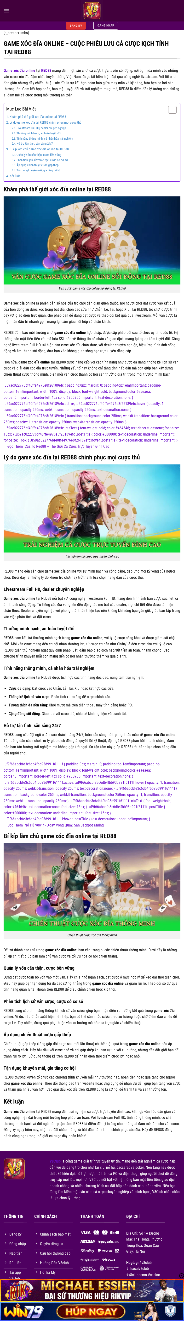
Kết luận (15, 176)
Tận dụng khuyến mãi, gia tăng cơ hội (39, 170)
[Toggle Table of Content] (170, 110)
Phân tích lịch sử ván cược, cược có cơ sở (42, 160)
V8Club (55, 1161)
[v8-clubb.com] (92, 10)
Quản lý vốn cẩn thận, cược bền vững (39, 155)
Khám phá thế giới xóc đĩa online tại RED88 (38, 117)
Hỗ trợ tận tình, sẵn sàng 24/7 (35, 143)
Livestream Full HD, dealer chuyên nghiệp (41, 128)
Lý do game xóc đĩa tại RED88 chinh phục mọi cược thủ (45, 123)
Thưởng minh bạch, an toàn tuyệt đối (39, 133)
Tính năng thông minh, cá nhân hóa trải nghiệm (45, 138)
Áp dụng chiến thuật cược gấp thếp (37, 165)
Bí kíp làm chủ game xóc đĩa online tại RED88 (39, 149)
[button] (6, 10)
